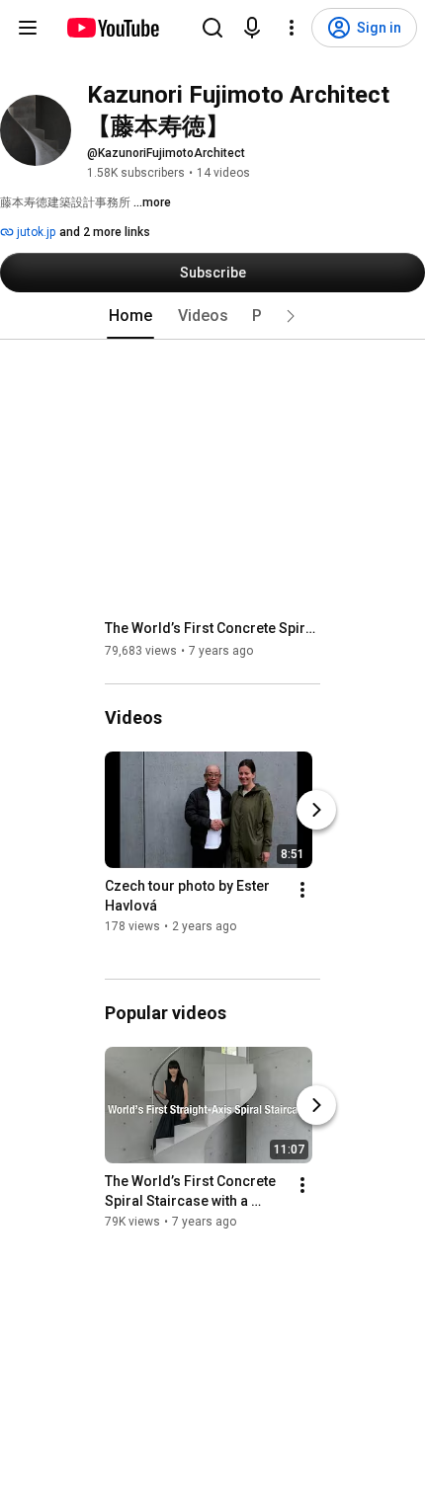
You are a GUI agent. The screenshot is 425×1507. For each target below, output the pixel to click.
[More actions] (302, 890)
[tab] (130, 316)
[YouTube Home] (112, 27)
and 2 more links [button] (104, 232)
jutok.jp (34, 232)
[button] (290, 316)
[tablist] (212, 316)
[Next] (316, 810)
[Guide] (28, 28)
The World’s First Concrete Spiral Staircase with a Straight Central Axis (213, 628)
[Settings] (291, 28)
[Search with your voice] (252, 27)
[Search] (212, 28)
